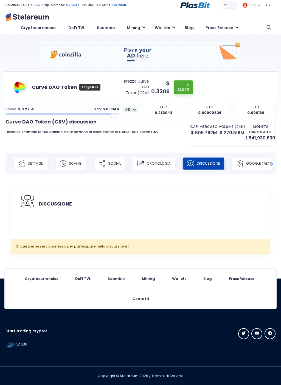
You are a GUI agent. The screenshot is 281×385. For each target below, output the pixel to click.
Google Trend (259, 163)
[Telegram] (270, 333)
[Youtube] (256, 333)
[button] (195, 4)
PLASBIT (21, 344)
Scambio (106, 27)
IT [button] (266, 5)
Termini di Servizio (167, 375)
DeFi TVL (76, 27)
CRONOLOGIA (158, 163)
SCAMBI (75, 163)
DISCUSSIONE (208, 163)
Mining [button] (133, 27)
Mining (148, 278)
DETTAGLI (35, 163)
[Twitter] (243, 333)
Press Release (241, 278)
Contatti (140, 298)
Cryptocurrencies (39, 27)
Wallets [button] (162, 27)
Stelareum (129, 375)
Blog (189, 27)
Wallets (179, 278)
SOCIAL (114, 163)
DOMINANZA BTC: (19, 5)
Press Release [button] (219, 27)
